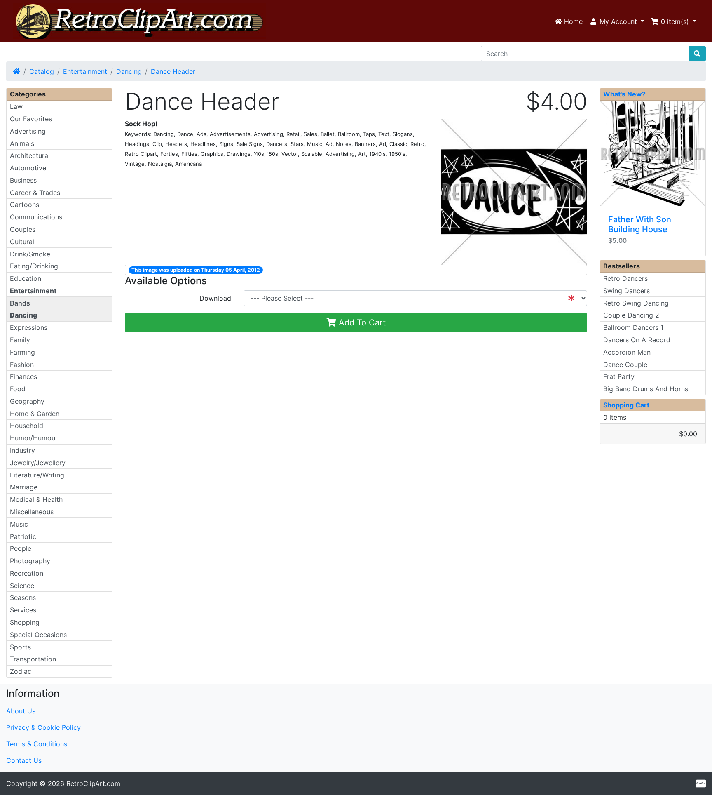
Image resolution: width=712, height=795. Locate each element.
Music (19, 524)
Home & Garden (34, 413)
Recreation (26, 573)
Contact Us (24, 760)
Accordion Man (627, 352)
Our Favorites (31, 119)
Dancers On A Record (636, 340)
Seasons (23, 597)
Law (16, 106)
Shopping (25, 622)
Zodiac (20, 671)
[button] (616, 21)
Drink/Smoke (30, 254)
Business (23, 180)
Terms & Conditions (36, 744)
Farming (22, 352)
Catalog (41, 71)
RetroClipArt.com (93, 783)
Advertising (28, 131)
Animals (22, 143)
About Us (20, 711)
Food (18, 389)
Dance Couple (625, 364)
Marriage (23, 487)
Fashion (22, 364)
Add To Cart (361, 322)
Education (25, 278)
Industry (22, 450)
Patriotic (23, 536)
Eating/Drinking (34, 266)
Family (20, 340)
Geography (27, 401)
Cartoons (24, 204)
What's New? (624, 94)
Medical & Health (36, 499)
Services (23, 610)
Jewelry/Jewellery (38, 463)
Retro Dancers (625, 278)
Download (215, 298)
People (20, 548)
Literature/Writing (37, 475)
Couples (22, 229)
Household (26, 425)
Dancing (129, 71)
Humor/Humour (34, 438)
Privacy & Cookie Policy (43, 727)
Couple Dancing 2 (631, 315)
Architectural (30, 155)
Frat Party (619, 376)
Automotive (28, 168)
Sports (20, 647)
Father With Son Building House (639, 224)
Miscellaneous (32, 512)
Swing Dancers (626, 291)
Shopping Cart (626, 405)
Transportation (33, 659)
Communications (36, 217)
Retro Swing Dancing (636, 303)
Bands (20, 303)
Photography (30, 561)
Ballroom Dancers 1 (633, 327)
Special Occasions (38, 634)
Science (22, 585)
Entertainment (85, 71)
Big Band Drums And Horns (645, 389)
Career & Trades (35, 192)
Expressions (28, 327)
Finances (23, 376)
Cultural (22, 242)
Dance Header (173, 71)
